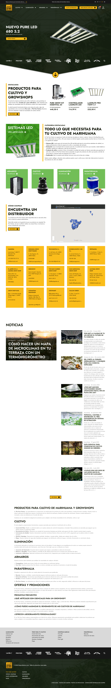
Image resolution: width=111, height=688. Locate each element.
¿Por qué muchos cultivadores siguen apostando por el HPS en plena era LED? (94, 390)
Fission (59, 637)
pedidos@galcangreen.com (76, 301)
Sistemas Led (20, 127)
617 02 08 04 (11, 300)
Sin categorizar (12, 340)
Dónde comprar (11, 674)
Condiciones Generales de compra (95, 682)
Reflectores (8, 641)
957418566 (11, 282)
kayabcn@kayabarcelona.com (76, 283)
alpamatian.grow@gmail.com (35, 304)
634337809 (31, 278)
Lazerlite (60, 635)
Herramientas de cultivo (38, 635)
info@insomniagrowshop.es (35, 261)
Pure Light (60, 639)
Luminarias (8, 635)
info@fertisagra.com (94, 259)
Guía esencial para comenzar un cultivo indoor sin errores (93, 446)
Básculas (86, 634)
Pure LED (60, 634)
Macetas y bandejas (37, 639)
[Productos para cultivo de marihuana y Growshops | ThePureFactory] (10, 7)
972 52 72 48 (93, 280)
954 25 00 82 (72, 298)
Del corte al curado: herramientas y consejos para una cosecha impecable (94, 362)
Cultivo (17, 7)
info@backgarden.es (54, 281)
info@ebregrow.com (33, 281)
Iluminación (30, 7)
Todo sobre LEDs (88, 331)
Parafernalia (55, 7)
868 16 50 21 (52, 278)
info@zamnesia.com (13, 261)
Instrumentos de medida (38, 637)
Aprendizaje (87, 385)
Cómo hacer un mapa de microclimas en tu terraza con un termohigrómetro (29, 350)
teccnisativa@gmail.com (54, 261)
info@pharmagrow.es (74, 261)
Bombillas (8, 637)
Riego (33, 641)
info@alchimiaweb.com (95, 283)
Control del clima (36, 634)
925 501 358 (72, 258)
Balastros (8, 639)
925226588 (31, 258)
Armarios (42, 7)
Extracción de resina (89, 635)
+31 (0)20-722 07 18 (13, 258)
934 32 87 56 (72, 280)
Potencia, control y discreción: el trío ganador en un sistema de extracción (94, 417)
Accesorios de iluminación (12, 643)
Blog (7, 678)
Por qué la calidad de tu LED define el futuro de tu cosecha (94, 335)
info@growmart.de (53, 301)
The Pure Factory (11, 672)
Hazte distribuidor (71, 7)
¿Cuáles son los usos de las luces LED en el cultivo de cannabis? (94, 472)
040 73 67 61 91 (53, 298)
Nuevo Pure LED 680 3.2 (21, 29)
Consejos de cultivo (88, 357)
